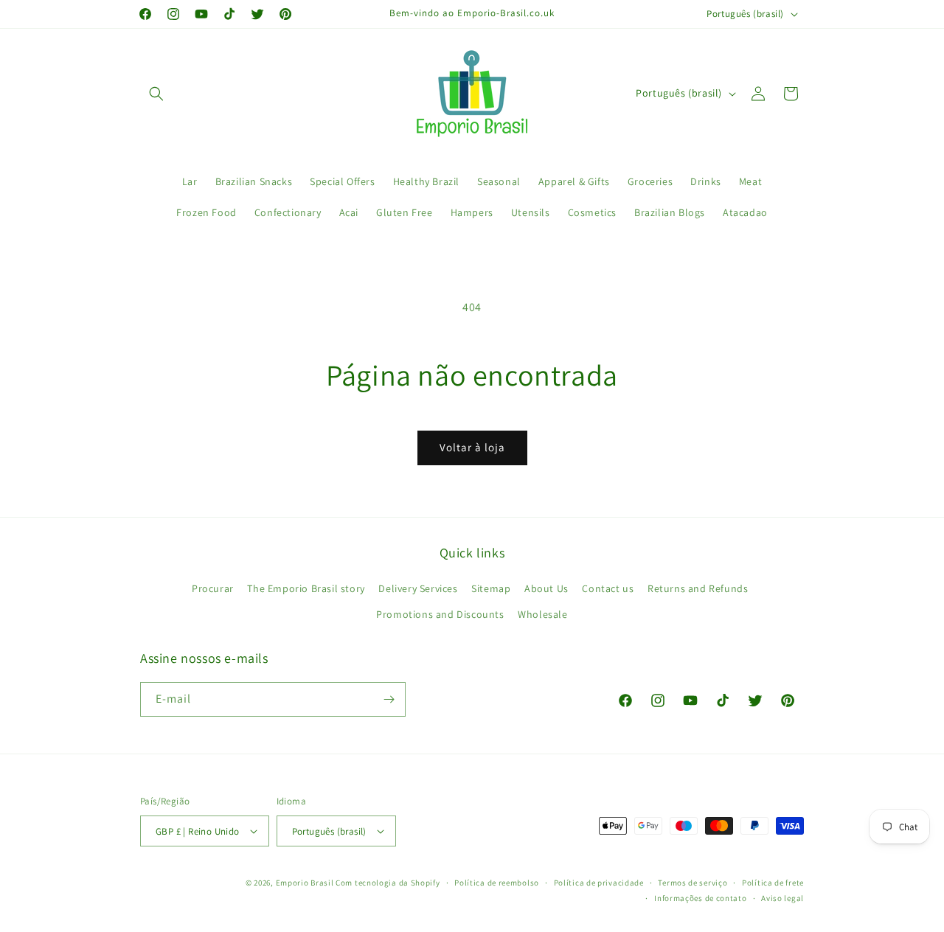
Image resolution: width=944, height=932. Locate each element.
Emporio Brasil (305, 882)
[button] (156, 93)
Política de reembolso (496, 882)
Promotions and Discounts (440, 614)
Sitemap (490, 588)
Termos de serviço (692, 882)
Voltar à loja (472, 447)
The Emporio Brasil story (305, 588)
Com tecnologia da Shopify (388, 882)
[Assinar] (388, 699)
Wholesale (542, 614)
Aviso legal (782, 898)
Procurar (213, 588)
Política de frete (773, 882)
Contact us (608, 588)
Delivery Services (417, 588)
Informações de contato (700, 898)
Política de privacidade (599, 882)
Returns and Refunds (698, 588)
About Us (546, 588)
